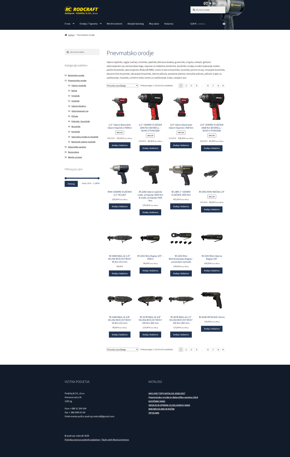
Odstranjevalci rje (79, 111)
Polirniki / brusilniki (80, 121)
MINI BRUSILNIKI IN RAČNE (161, 408)
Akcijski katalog (135, 23)
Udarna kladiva (78, 106)
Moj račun (154, 23)
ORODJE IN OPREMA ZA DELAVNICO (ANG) (169, 405)
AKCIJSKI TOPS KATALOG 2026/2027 (166, 393)
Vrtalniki (75, 95)
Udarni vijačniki (78, 85)
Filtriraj (71, 183)
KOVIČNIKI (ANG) (156, 401)
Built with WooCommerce (115, 439)
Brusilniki (75, 126)
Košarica (168, 23)
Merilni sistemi (114, 23)
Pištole (74, 116)
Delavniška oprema (77, 147)
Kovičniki (75, 131)
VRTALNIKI (153, 412)
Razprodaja (73, 152)
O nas (67, 23)
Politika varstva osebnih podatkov (82, 439)
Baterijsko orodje (76, 75)
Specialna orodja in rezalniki (84, 136)
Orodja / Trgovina (89, 23)
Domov (71, 35)
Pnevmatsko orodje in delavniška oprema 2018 (173, 397)
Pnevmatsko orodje (77, 80)
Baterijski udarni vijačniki (83, 141)
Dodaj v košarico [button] (119, 145)
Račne (74, 90)
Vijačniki (75, 101)
